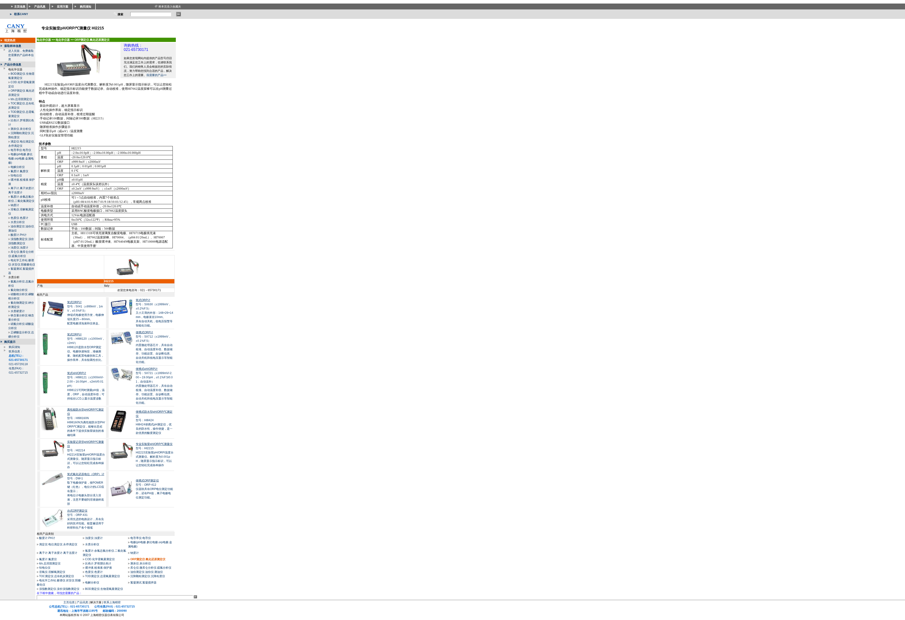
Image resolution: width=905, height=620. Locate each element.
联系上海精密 (112, 602)
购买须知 (14, 347)
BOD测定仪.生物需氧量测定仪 (104, 589)
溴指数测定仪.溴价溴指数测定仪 (59, 589)
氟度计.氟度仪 (19, 171)
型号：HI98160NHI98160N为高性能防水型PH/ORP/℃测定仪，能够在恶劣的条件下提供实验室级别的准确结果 (86, 422)
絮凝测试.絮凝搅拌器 (143, 582)
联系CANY (21, 14)
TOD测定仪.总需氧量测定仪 (102, 576)
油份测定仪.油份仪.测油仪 (146, 572)
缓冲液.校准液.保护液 (98, 567)
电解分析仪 (18, 167)
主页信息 (69, 602)
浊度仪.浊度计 (19, 247)
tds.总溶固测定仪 (21, 99)
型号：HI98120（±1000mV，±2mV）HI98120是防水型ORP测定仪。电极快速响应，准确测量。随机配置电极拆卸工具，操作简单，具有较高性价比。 (86, 347)
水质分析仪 (18, 222)
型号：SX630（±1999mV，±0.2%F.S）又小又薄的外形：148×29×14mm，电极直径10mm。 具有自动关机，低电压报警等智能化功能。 (154, 312)
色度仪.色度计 (19, 218)
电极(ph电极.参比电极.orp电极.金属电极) (21, 158)
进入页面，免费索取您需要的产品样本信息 (21, 55)
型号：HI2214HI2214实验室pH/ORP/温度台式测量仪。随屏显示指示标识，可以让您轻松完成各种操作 (86, 454)
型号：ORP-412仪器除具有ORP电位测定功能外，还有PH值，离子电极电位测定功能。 (154, 489)
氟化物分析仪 (19, 290)
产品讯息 (82, 602)
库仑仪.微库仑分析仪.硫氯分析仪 (150, 567)
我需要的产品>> (156, 75)
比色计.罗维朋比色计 (98, 563)
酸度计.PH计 (19, 235)
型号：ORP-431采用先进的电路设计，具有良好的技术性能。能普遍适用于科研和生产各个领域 (85, 519)
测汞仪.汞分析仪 (21, 129)
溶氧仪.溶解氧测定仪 (52, 572)
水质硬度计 (18, 311)
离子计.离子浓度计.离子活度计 (58, 553)
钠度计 (15, 205)
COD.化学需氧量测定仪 (100, 559)
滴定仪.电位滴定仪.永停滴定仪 (58, 544)
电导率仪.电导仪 (21, 150)
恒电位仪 (16, 175)
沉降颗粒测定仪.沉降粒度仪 (147, 576)
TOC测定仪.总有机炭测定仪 (56, 576)
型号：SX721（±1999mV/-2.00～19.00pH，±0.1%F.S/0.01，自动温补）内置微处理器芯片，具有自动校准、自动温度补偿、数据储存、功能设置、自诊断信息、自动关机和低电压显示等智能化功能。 (154, 385)
